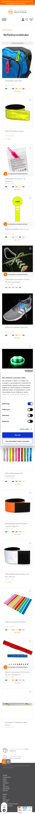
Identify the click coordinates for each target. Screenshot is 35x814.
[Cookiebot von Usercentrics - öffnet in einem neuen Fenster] (25, 371)
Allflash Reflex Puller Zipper (13, 81)
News (4, 798)
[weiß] (9, 89)
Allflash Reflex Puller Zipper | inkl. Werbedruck (15, 180)
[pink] (23, 680)
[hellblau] (23, 237)
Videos (5, 779)
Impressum (6, 786)
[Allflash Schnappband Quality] (17, 113)
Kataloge (5, 801)
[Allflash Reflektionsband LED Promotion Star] (17, 455)
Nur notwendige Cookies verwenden (17, 441)
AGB (4, 784)
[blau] (16, 481)
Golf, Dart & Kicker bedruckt (10, 803)
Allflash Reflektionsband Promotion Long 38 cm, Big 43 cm (16, 525)
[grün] (6, 89)
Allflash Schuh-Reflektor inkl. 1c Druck (17, 229)
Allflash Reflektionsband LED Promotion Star (14, 474)
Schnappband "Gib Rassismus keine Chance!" (16, 723)
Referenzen (6, 800)
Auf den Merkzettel (30, 49)
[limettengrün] (9, 287)
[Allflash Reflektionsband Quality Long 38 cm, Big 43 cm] (17, 556)
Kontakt (5, 775)
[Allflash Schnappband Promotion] (17, 603)
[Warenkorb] (31, 19)
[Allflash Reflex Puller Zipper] (17, 62)
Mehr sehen (17, 91)
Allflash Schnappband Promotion (15, 622)
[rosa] (16, 287)
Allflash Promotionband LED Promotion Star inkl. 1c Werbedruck (17, 673)
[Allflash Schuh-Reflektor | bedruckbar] (17, 309)
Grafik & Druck (7, 777)
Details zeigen (24, 429)
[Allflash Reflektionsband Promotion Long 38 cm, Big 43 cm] (17, 505)
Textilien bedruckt (8, 805)
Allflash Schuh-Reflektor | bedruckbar (16, 327)
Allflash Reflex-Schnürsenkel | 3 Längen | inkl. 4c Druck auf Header (17, 280)
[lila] (19, 287)
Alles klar (17, 435)
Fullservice (6, 783)
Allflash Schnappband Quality (14, 131)
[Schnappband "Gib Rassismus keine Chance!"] (17, 704)
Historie (5, 794)
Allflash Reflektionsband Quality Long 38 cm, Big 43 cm (17, 575)
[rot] (13, 89)
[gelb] (19, 89)
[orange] (16, 89)
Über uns (5, 790)
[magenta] (23, 89)
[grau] (6, 287)
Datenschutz (6, 788)
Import (5, 781)
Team (4, 796)
